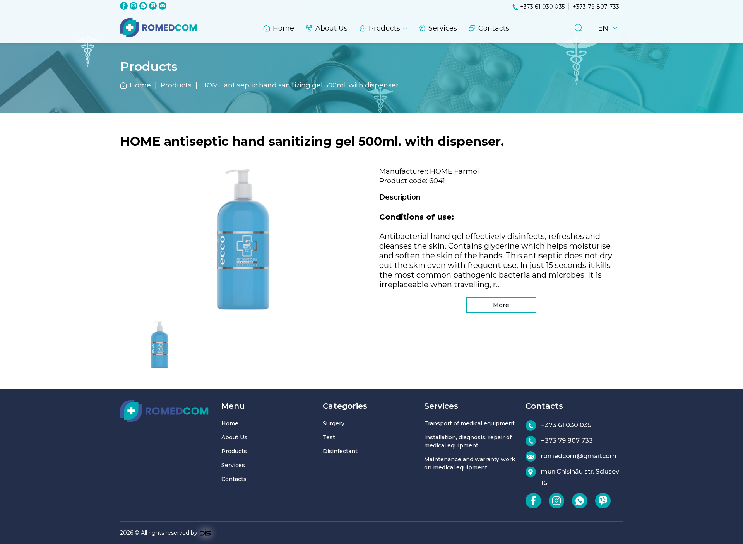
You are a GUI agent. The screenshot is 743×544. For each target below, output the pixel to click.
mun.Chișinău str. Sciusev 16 (580, 477)
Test (329, 437)
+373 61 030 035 (542, 6)
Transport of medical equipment (469, 423)
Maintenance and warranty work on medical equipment (469, 463)
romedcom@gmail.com (578, 456)
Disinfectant (340, 451)
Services (442, 28)
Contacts (493, 28)
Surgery (333, 423)
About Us (331, 28)
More (501, 305)
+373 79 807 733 (596, 6)
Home (283, 28)
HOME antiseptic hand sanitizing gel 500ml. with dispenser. (300, 85)
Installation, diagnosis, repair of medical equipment (468, 441)
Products (384, 28)
